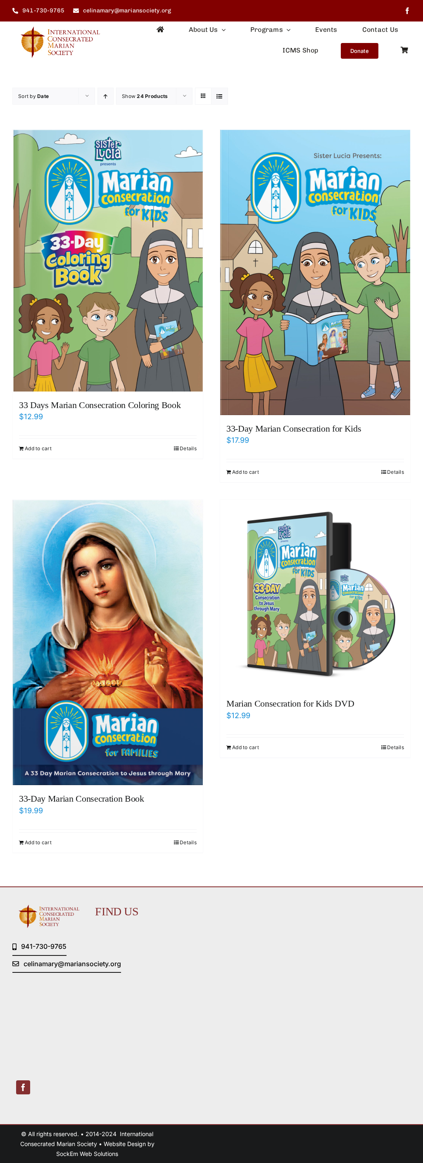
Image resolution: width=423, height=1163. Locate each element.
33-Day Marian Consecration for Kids (293, 428)
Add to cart (38, 448)
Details (188, 448)
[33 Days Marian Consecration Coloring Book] (108, 261)
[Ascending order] (105, 96)
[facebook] (407, 10)
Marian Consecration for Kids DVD (290, 703)
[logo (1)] (56, 30)
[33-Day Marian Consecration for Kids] (315, 272)
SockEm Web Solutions (87, 1153)
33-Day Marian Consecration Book (81, 798)
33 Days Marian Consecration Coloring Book (100, 405)
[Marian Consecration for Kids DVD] (315, 595)
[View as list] (220, 96)
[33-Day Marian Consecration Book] (108, 642)
